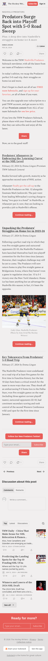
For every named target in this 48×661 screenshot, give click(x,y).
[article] (24, 540)
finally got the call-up (23, 186)
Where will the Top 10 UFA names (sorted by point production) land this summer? (16, 567)
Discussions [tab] (23, 523)
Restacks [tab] (20, 490)
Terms (40, 639)
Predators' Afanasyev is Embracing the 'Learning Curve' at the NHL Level (22, 158)
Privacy (33, 639)
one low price (28, 111)
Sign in (42, 4)
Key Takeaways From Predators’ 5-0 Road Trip (22, 358)
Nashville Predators (13, 12)
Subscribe (32, 4)
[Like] (4, 53)
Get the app (37, 648)
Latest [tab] (12, 523)
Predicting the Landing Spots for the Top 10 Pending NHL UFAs (15, 559)
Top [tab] (5, 523)
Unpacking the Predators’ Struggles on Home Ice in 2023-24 (23, 229)
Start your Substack (17, 648)
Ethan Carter (19, 546)
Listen (42, 46)
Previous (10, 471)
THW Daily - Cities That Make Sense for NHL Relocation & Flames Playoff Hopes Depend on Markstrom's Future (16, 534)
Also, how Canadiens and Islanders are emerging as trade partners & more (16, 542)
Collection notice (24, 642)
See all (7, 605)
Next (39, 471)
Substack (11, 655)
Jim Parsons (22, 572)
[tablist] (13, 490)
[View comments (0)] (11, 53)
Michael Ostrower (24, 595)
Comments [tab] (8, 490)
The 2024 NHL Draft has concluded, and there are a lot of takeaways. (17, 590)
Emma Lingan (7, 45)
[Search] (43, 523)
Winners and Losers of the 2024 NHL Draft (17, 584)
